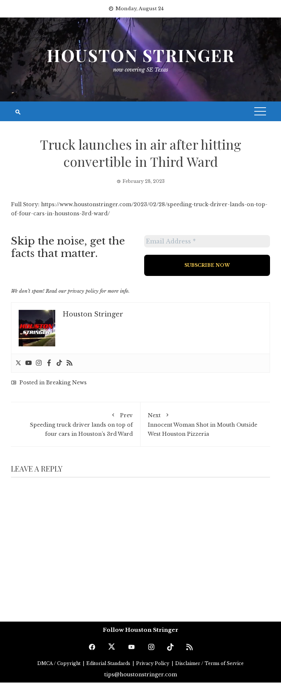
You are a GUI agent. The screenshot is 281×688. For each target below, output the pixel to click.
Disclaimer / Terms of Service (209, 663)
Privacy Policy (153, 663)
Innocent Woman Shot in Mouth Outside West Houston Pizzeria (202, 424)
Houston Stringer (140, 55)
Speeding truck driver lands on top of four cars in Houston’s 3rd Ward (81, 424)
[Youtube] (28, 363)
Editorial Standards (108, 663)
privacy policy (83, 291)
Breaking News (66, 382)
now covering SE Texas (140, 69)
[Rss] (69, 363)
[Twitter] (18, 363)
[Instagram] (38, 363)
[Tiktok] (59, 363)
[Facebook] (49, 363)
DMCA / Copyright (59, 663)
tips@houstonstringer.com (140, 674)
